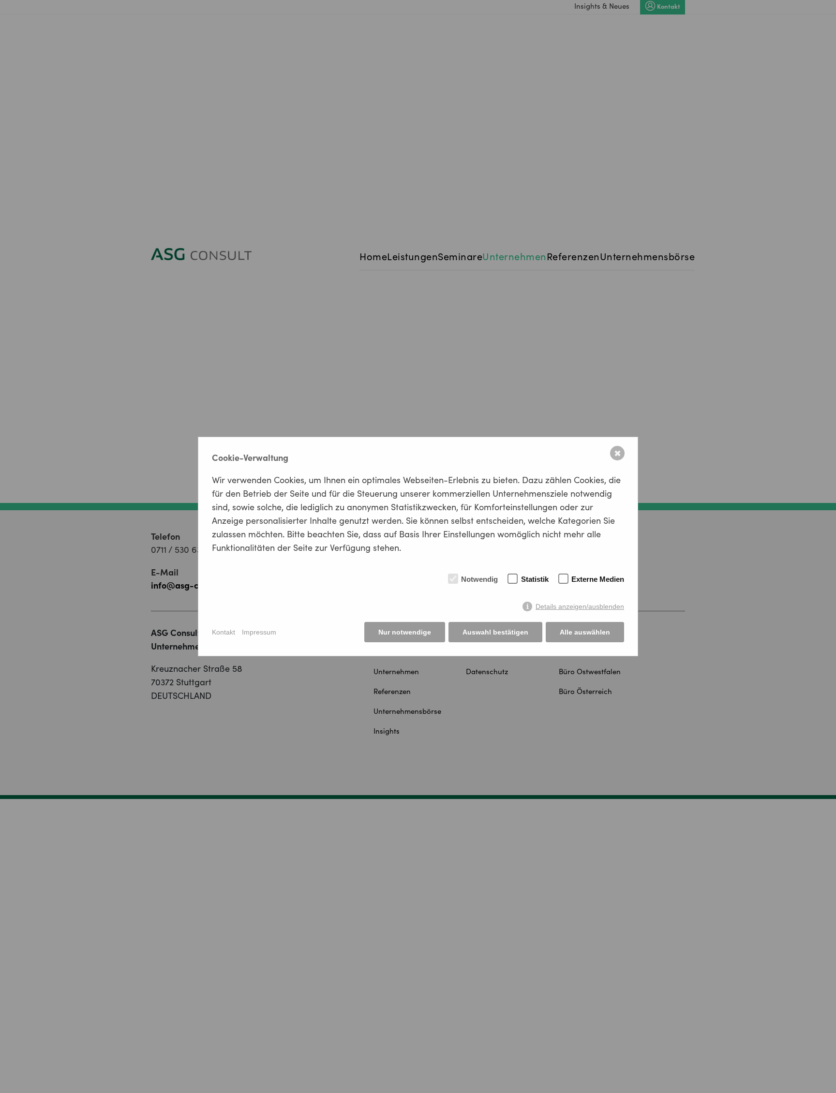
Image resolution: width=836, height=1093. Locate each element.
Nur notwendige (404, 632)
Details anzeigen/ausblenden (580, 606)
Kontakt (223, 632)
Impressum (259, 632)
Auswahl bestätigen (495, 632)
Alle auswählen (585, 632)
